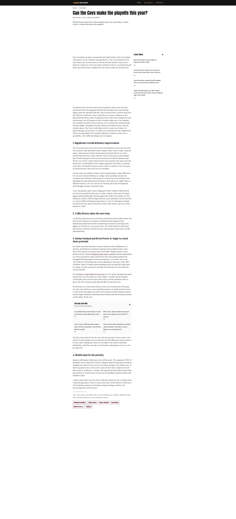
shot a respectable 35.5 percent (92, 274)
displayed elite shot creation (103, 254)
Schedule (159, 3)
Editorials (148, 3)
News (139, 3)
